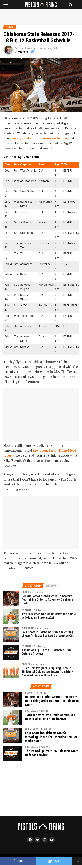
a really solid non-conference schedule (38, 138)
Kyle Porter (23, 51)
